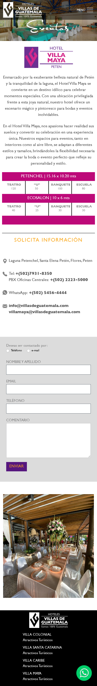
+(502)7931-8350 (34, 274)
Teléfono (16, 350)
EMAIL (11, 381)
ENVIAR (16, 466)
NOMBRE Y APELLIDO (23, 362)
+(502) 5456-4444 (48, 293)
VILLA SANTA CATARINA (42, 647)
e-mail (35, 350)
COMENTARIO (18, 420)
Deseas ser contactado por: (27, 345)
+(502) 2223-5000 (69, 280)
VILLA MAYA (32, 673)
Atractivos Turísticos (38, 640)
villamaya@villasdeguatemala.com (44, 312)
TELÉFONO (15, 401)
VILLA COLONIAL (37, 634)
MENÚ (81, 10)
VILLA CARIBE (34, 660)
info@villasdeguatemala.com (39, 306)
